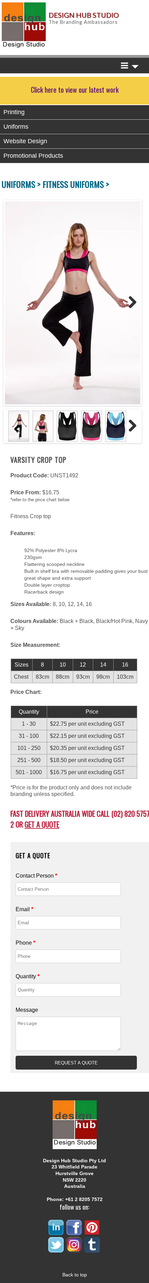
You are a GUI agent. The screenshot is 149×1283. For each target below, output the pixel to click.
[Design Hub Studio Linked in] (56, 1232)
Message (27, 1010)
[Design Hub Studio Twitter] (56, 1249)
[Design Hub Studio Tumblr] (92, 1249)
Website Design (25, 141)
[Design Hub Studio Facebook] (74, 1232)
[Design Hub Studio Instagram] (74, 1249)
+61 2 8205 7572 (84, 1199)
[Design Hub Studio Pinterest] (92, 1232)
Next (130, 303)
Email (24, 909)
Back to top (74, 1274)
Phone (25, 943)
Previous (12, 303)
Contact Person (36, 876)
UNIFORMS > (22, 184)
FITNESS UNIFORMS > (76, 184)
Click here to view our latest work (75, 89)
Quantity (28, 976)
